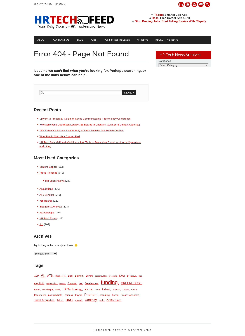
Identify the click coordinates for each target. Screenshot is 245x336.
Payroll (78, 295)
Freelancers (91, 283)
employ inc (51, 283)
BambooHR (60, 276)
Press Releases (48, 172)
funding (109, 282)
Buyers (89, 276)
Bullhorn (79, 275)
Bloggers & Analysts (50, 206)
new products (55, 295)
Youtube (187, 4)
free (80, 283)
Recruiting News (166, 39)
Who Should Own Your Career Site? (59, 136)
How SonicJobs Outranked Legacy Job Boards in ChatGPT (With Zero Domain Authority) (89, 124)
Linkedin (181, 4)
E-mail (201, 4)
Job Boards (45, 200)
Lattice (125, 290)
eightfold (39, 283)
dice (140, 276)
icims (88, 289)
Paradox (69, 295)
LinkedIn (60, 4)
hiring (57, 290)
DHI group (131, 276)
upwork (79, 300)
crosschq (113, 276)
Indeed (106, 289)
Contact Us (61, 39)
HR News (142, 39)
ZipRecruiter (113, 300)
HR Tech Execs (48, 218)
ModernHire (40, 295)
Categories (165, 60)
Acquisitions (46, 188)
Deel (122, 275)
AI (42, 275)
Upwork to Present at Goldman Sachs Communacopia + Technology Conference (85, 118)
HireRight (47, 289)
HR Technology (72, 289)
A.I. (41, 224)
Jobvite (116, 289)
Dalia (155, 18)
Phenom (90, 295)
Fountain (71, 283)
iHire (97, 289)
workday (91, 300)
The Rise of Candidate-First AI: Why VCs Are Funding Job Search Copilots (81, 130)
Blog (79, 39)
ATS (50, 275)
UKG (69, 300)
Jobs (93, 39)
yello (101, 300)
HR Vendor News (55, 180)
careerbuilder (100, 276)
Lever (134, 290)
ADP (36, 276)
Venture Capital (48, 166)
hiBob (37, 289)
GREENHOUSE (131, 283)
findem (62, 283)
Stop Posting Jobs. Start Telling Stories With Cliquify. (171, 21)
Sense (115, 295)
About (41, 39)
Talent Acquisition (44, 300)
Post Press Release (117, 39)
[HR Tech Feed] (74, 28)
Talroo (158, 14)
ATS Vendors (46, 194)
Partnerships (46, 212)
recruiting (105, 295)
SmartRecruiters (130, 294)
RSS (194, 4)
